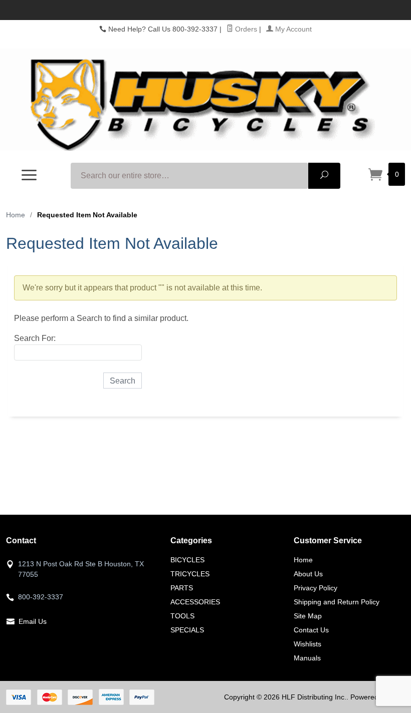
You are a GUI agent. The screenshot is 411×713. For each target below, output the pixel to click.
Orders (245, 29)
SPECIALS (187, 630)
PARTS (181, 588)
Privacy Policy (315, 588)
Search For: (35, 338)
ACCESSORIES (195, 602)
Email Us (33, 621)
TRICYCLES (190, 574)
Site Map (308, 616)
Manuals (307, 658)
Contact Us (311, 630)
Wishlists (307, 644)
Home (15, 215)
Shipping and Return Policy (336, 602)
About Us (308, 574)
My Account (292, 29)
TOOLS (182, 616)
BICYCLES (187, 560)
